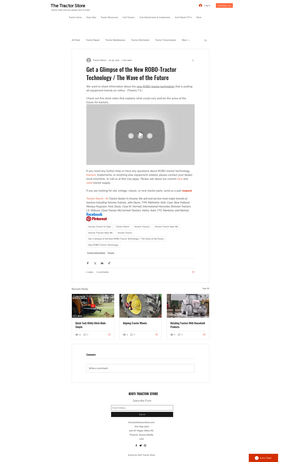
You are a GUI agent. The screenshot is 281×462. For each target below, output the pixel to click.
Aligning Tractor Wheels (135, 323)
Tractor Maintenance (115, 40)
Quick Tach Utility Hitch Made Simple (90, 325)
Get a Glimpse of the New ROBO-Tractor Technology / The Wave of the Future (126, 239)
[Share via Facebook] (87, 263)
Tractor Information (140, 40)
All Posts (76, 40)
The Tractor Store (67, 5)
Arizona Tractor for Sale (99, 226)
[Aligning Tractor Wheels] (140, 306)
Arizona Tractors (142, 226)
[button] (205, 40)
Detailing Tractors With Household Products (187, 325)
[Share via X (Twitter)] (95, 263)
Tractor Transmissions (165, 40)
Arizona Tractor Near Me (166, 226)
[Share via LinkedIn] (102, 263)
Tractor (110, 253)
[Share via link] (109, 263)
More (184, 40)
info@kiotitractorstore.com (141, 422)
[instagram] (145, 445)
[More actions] (193, 60)
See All (206, 288)
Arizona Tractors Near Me (100, 233)
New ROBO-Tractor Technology (103, 245)
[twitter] (140, 445)
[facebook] (136, 445)
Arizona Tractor (125, 233)
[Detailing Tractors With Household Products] (188, 306)
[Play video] (140, 134)
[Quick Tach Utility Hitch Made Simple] (93, 306)
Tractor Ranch (122, 226)
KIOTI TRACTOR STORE (143, 393)
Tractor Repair (93, 40)
